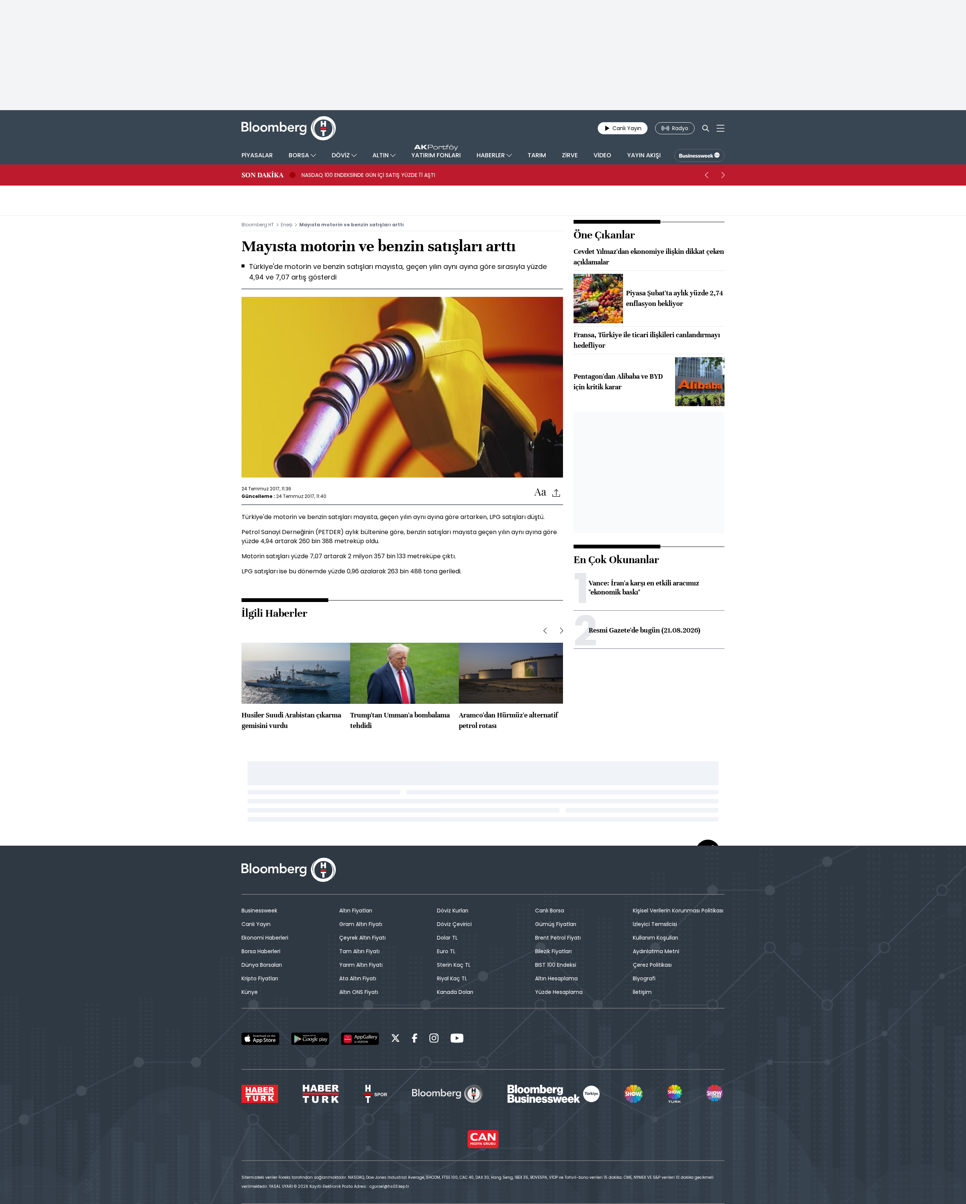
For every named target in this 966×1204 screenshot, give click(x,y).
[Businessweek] (554, 1094)
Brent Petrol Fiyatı (558, 937)
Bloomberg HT (258, 224)
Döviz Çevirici (454, 924)
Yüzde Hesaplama (559, 992)
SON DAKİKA (262, 175)
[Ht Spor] (375, 1094)
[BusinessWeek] (699, 155)
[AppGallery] (360, 1039)
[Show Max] (715, 1094)
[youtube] (457, 1039)
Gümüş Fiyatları (555, 924)
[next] (723, 175)
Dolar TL (447, 937)
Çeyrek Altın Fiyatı (362, 937)
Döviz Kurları (452, 910)
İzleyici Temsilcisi (655, 924)
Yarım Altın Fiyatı (361, 965)
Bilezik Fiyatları (553, 951)
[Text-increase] (540, 492)
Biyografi (644, 978)
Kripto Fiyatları (260, 978)
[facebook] (414, 1039)
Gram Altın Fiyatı (360, 924)
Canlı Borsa (549, 910)
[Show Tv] (634, 1094)
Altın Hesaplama (556, 978)
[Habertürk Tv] (321, 1094)
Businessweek (259, 910)
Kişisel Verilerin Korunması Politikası (678, 910)
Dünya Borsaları (262, 965)
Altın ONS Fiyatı (358, 992)
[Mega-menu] (720, 128)
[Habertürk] (260, 1094)
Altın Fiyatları (355, 910)
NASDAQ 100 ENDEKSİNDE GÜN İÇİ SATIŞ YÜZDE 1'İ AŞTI (368, 175)
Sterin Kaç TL (454, 965)
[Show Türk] (674, 1094)
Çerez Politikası (652, 965)
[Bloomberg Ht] (447, 1094)
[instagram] (433, 1039)
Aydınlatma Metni (656, 951)
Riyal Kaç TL (452, 978)
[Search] (705, 128)
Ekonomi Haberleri (265, 937)
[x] (395, 1039)
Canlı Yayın (256, 924)
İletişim (642, 992)
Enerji (286, 224)
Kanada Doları (455, 992)
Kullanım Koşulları (655, 937)
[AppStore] (260, 1039)
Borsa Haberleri (261, 951)
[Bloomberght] (289, 128)
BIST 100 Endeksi (555, 965)
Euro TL (446, 951)
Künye (250, 992)
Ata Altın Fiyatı (357, 978)
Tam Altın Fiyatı (359, 951)
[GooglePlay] (310, 1039)
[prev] (706, 175)
